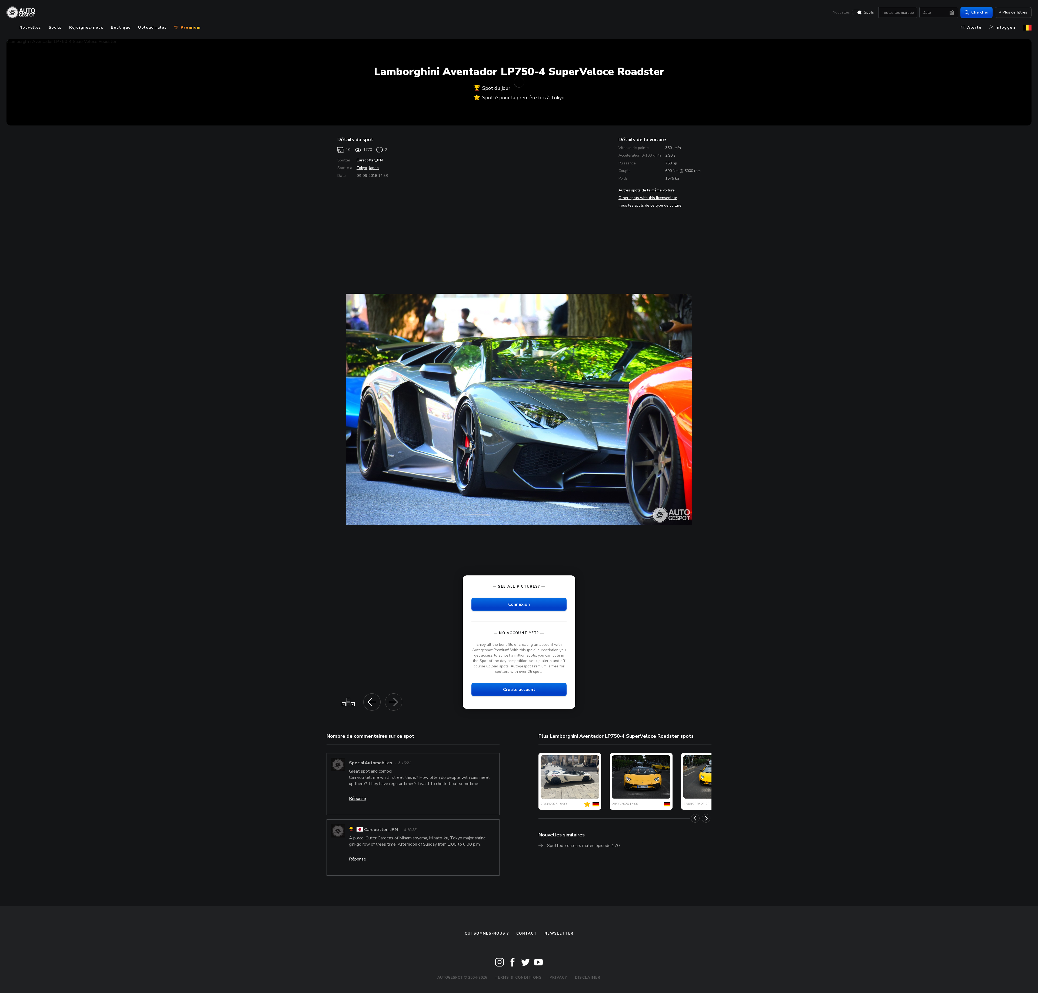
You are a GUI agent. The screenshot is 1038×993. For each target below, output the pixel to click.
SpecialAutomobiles (370, 763)
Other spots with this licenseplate (647, 197)
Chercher (979, 12)
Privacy (558, 977)
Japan (374, 167)
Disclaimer (588, 977)
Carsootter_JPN (370, 160)
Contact (526, 933)
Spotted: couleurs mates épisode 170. (584, 846)
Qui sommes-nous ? (487, 933)
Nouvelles (841, 12)
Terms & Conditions (518, 977)
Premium (190, 27)
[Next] (706, 818)
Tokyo (362, 167)
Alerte (974, 27)
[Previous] (695, 818)
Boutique (121, 27)
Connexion (519, 604)
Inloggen (1005, 27)
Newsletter (558, 933)
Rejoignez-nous (86, 27)
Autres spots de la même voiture (646, 190)
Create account (519, 690)
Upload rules (152, 27)
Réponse (357, 799)
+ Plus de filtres (1013, 12)
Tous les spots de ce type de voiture (649, 205)
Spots (869, 12)
